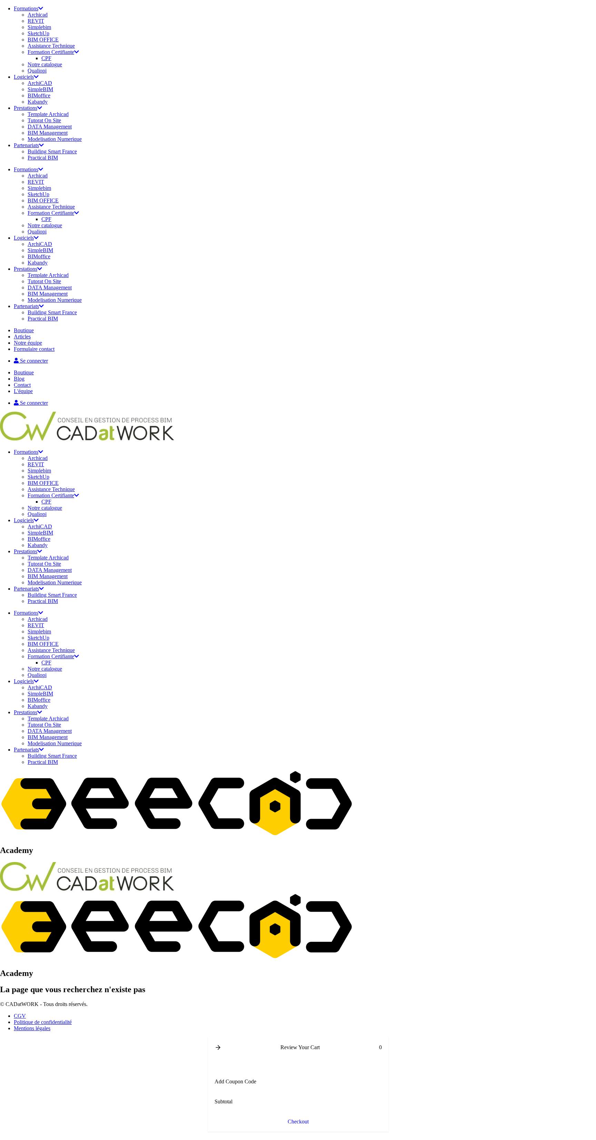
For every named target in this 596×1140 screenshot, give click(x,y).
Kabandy (38, 102)
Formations (26, 8)
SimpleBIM (40, 89)
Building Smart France (52, 151)
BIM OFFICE (43, 39)
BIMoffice (39, 95)
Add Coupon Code (235, 1081)
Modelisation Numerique (55, 139)
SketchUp (38, 33)
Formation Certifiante (51, 52)
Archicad (38, 15)
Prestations (25, 108)
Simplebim (39, 27)
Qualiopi (37, 71)
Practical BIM (43, 158)
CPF (46, 58)
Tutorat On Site (44, 120)
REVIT (36, 21)
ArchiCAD (40, 83)
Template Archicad (48, 114)
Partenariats (26, 145)
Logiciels (24, 77)
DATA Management (50, 127)
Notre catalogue (45, 64)
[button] (218, 1047)
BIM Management (48, 133)
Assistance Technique (51, 46)
